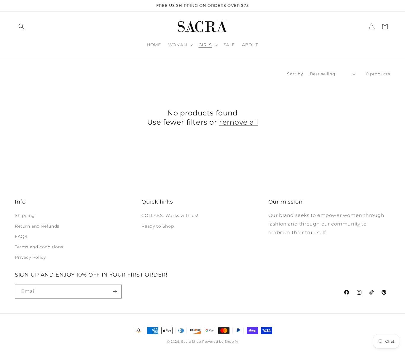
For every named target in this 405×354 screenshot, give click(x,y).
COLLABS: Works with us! (169, 215)
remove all (238, 122)
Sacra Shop (191, 341)
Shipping (25, 215)
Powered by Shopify (220, 341)
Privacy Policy (30, 257)
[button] (21, 26)
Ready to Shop (157, 226)
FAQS (21, 236)
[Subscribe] (114, 292)
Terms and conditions (39, 247)
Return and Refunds (37, 226)
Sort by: (295, 74)
